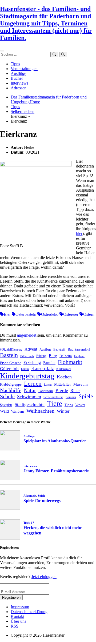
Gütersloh (9, 368)
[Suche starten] (54, 54)
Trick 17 (28, 522)
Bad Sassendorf (79, 349)
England (79, 356)
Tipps (15, 64)
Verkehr (80, 405)
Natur (30, 390)
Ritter (75, 390)
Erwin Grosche (10, 363)
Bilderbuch (27, 356)
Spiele (86, 396)
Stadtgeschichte (30, 404)
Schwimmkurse (53, 397)
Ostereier (70, 314)
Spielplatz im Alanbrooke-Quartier (54, 441)
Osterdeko (49, 314)
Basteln (9, 355)
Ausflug (45, 349)
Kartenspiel (63, 369)
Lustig (48, 384)
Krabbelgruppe (11, 384)
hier (79, 233)
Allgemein (29, 495)
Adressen (18, 88)
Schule (7, 396)
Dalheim (65, 356)
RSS (14, 626)
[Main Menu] (2, 50)
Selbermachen (22, 111)
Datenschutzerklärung (29, 611)
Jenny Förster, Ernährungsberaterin (56, 471)
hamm (25, 369)
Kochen (64, 376)
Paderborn (45, 391)
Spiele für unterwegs (42, 500)
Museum (80, 384)
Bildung (41, 356)
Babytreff (59, 349)
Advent (31, 349)
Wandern (17, 411)
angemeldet (26, 335)
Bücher (17, 78)
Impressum (20, 607)
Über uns (18, 621)
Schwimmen (29, 396)
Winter (63, 411)
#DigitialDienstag (11, 349)
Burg (53, 356)
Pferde (61, 390)
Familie (49, 362)
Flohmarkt (70, 362)
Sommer (71, 397)
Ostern (88, 314)
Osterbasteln (25, 314)
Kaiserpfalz (42, 368)
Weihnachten (40, 411)
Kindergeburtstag (27, 375)
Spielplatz (6, 405)
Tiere (54, 404)
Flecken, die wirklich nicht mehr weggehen (52, 530)
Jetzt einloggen (44, 576)
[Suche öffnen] (63, 54)
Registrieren (11, 597)
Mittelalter (62, 384)
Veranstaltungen (24, 68)
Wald (4, 411)
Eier (7, 314)
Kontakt (17, 616)
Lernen (33, 383)
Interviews (19, 83)
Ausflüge (18, 73)
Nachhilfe (10, 390)
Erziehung (32, 362)
